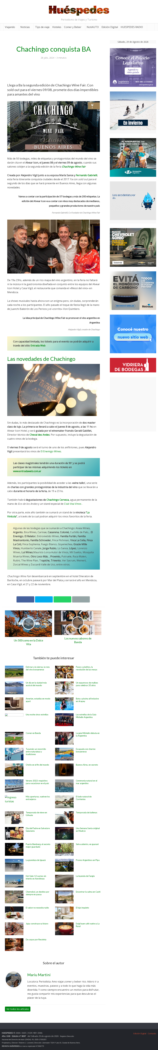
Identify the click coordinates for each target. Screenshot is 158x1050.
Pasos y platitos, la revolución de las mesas (86, 668)
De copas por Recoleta (36, 939)
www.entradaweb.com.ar (27, 471)
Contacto (152, 1033)
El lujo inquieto (82, 907)
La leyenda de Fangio (85, 876)
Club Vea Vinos (72, 503)
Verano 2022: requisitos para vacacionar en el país (37, 782)
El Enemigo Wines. (51, 451)
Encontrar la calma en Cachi (88, 892)
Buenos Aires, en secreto (87, 765)
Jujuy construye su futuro (37, 923)
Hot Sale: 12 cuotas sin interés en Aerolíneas (36, 877)
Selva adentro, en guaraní (87, 844)
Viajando (10, 27)
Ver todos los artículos (17, 1009)
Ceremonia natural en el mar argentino (86, 782)
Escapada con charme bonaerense (85, 750)
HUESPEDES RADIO (132, 27)
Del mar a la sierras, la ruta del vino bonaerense (38, 668)
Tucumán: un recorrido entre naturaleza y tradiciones (36, 751)
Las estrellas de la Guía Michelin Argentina (86, 715)
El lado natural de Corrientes (83, 797)
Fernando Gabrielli (86, 175)
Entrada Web (38, 345)
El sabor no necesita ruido (37, 907)
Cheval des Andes (40, 434)
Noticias (25, 27)
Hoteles (56, 27)
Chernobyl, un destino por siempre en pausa (37, 893)
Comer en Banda (33, 733)
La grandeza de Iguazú (36, 860)
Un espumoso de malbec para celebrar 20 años (87, 684)
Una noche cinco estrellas (37, 714)
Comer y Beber (72, 27)
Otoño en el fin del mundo (37, 765)
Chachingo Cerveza (58, 499)
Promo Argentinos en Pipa (88, 860)
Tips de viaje (42, 27)
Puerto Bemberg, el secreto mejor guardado (38, 845)
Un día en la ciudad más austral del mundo (36, 684)
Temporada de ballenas (86, 812)
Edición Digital (110, 27)
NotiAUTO (93, 27)
